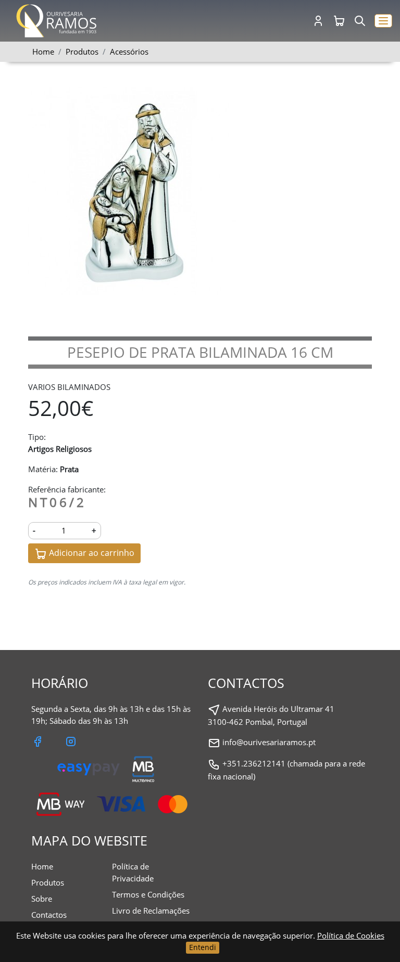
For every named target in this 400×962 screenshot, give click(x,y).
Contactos (49, 914)
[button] (383, 21)
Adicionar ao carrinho (90, 552)
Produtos (47, 882)
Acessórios (129, 51)
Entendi (202, 947)
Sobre (41, 898)
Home (43, 51)
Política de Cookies (350, 935)
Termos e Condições (148, 894)
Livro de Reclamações (151, 910)
